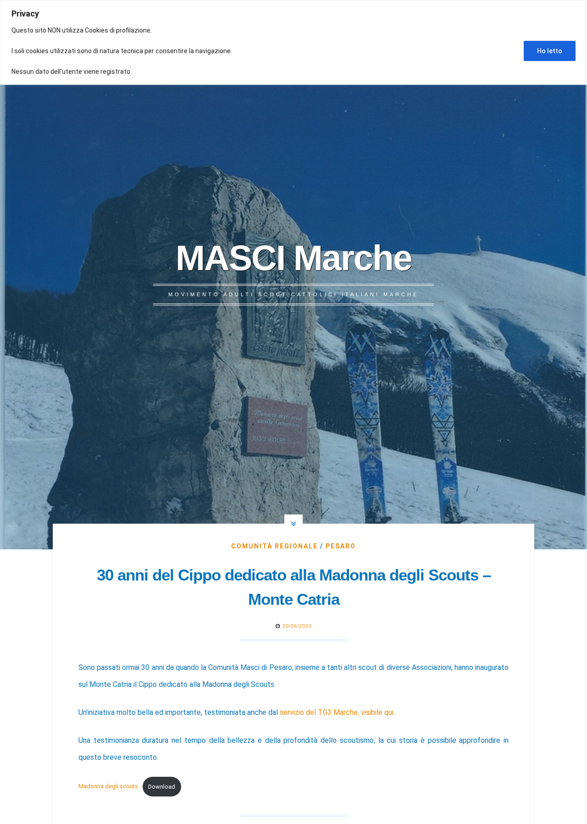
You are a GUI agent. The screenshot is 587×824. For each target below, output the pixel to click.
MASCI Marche (294, 257)
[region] (293, 42)
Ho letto (549, 51)
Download (161, 786)
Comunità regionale (274, 546)
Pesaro (341, 546)
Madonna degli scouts (108, 786)
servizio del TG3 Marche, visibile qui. (337, 712)
